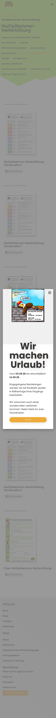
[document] (28, 359)
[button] (50, 293)
